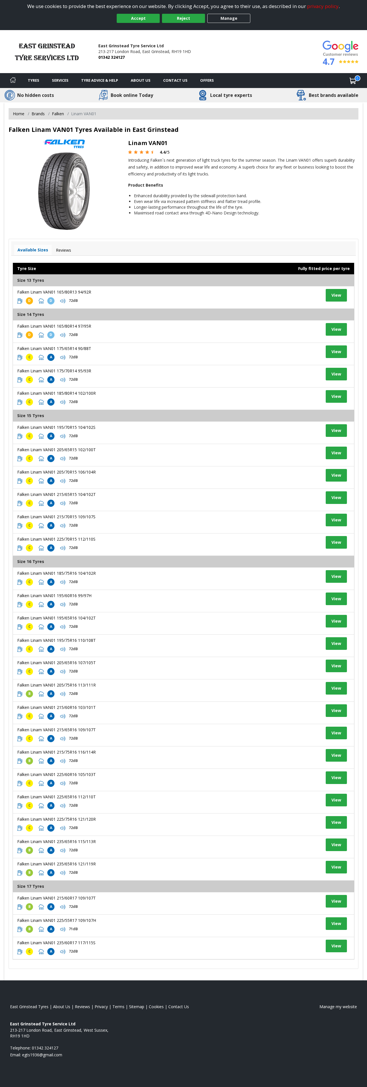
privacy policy (323, 6)
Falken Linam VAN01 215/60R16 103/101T (56, 707)
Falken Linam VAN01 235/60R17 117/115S (56, 942)
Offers (207, 80)
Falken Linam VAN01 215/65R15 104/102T (56, 494)
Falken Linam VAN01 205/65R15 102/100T (56, 449)
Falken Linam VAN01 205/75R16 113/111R (56, 685)
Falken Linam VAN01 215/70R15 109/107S (56, 516)
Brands (38, 113)
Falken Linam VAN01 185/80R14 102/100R (56, 393)
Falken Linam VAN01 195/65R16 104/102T (56, 618)
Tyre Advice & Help (99, 80)
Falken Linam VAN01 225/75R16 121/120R (56, 819)
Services (60, 80)
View (336, 295)
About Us (141, 80)
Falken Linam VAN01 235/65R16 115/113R (56, 841)
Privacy (101, 1006)
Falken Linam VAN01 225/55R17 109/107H (56, 920)
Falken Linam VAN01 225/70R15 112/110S (56, 539)
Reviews (63, 250)
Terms (118, 1006)
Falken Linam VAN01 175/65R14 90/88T (54, 348)
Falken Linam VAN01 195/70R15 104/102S (56, 427)
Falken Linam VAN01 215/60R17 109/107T (56, 898)
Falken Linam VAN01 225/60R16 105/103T (56, 774)
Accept (138, 18)
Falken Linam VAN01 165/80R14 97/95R (54, 326)
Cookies (156, 1006)
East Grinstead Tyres (29, 1006)
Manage (228, 18)
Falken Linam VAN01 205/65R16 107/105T (56, 662)
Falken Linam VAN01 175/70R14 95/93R (54, 371)
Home (18, 113)
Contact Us (175, 80)
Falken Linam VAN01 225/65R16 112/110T (56, 796)
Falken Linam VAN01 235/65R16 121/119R (56, 864)
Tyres (33, 80)
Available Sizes (32, 250)
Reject (183, 18)
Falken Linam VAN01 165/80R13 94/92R (54, 292)
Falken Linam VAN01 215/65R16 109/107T (56, 729)
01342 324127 (111, 57)
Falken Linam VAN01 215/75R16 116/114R (56, 752)
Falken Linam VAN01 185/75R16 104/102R (56, 573)
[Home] (13, 80)
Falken (58, 113)
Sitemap (136, 1006)
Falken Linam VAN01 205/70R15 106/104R (56, 472)
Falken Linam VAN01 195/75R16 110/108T (56, 640)
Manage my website (338, 1006)
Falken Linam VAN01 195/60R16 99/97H (54, 595)
